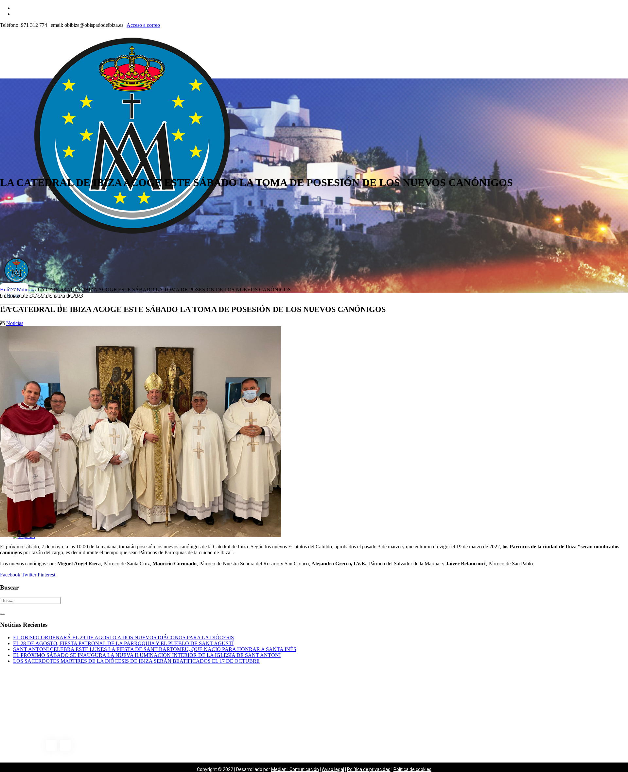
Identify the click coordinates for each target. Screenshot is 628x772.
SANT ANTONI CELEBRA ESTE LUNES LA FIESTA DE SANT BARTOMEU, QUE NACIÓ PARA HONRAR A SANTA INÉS (154, 649)
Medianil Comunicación (295, 769)
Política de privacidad (369, 769)
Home (6, 289)
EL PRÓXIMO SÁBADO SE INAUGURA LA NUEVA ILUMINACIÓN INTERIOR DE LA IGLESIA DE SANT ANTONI (147, 655)
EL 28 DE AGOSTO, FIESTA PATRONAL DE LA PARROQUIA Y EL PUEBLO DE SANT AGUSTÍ (123, 643)
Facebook (10, 574)
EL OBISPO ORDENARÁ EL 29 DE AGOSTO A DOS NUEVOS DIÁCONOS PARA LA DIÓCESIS (123, 637)
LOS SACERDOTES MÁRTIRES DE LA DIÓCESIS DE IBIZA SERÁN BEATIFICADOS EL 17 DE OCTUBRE (136, 661)
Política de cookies (412, 769)
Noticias (25, 289)
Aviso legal (333, 769)
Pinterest (46, 574)
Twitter (29, 574)
